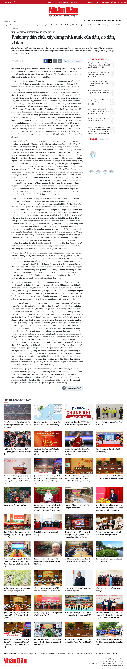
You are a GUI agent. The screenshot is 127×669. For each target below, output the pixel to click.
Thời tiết (93, 139)
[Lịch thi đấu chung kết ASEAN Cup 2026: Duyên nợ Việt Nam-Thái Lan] (79, 412)
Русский (65, 2)
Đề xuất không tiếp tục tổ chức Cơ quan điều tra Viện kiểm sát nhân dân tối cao (98, 93)
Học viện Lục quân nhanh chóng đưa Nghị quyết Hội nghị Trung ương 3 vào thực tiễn (17, 534)
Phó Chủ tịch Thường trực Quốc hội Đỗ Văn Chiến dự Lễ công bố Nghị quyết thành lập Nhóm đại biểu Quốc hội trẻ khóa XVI (17, 479)
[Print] (60, 61)
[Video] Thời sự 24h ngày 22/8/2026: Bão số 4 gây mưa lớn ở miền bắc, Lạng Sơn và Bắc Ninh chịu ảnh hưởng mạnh (48, 478)
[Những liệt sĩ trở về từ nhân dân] (17, 495)
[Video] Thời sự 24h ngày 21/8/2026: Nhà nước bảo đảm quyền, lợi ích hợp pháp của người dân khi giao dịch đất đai (17, 643)
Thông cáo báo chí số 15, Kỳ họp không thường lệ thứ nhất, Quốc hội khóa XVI (109, 477)
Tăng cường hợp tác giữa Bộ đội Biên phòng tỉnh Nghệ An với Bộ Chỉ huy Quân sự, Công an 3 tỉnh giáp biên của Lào (17, 562)
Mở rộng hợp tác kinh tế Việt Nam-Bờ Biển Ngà (109, 589)
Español (72, 2)
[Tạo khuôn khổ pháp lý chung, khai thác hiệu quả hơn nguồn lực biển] (109, 522)
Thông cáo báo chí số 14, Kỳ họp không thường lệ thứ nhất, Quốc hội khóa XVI (78, 640)
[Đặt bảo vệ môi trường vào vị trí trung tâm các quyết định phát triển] (17, 578)
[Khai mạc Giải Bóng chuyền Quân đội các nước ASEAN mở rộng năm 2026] (79, 603)
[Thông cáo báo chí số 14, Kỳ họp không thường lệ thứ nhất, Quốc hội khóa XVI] (79, 629)
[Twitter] (50, 61)
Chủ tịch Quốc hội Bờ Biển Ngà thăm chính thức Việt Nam (78, 589)
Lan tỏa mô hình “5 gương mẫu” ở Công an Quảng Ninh (77, 506)
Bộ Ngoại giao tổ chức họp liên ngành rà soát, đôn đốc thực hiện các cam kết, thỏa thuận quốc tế (47, 641)
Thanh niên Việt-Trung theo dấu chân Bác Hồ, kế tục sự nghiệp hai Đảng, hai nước (109, 641)
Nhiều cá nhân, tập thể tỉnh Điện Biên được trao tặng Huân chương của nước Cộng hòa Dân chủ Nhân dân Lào (109, 615)
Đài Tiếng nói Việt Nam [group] (84, 654)
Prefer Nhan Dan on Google (74, 61)
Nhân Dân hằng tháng (115, 21)
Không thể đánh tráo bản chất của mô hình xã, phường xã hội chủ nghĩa (98, 102)
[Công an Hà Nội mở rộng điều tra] (109, 412)
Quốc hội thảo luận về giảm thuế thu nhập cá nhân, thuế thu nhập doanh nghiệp (16, 615)
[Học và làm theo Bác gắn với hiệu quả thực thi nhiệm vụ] (109, 549)
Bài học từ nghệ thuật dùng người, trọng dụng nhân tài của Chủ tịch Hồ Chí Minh (47, 561)
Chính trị (15, 29)
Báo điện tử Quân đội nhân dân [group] (106, 654)
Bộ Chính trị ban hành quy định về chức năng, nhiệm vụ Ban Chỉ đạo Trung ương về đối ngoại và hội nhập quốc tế (48, 507)
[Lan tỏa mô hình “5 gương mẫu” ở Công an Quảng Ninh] (79, 495)
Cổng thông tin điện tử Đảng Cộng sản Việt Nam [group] (20, 654)
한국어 (78, 2)
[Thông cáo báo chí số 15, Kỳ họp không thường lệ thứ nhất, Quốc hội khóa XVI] (109, 466)
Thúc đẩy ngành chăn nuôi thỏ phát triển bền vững (108, 450)
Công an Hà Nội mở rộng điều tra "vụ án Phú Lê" (109, 423)
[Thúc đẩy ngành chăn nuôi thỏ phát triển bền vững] (109, 439)
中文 (54, 2)
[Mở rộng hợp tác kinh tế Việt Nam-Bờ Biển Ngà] (109, 578)
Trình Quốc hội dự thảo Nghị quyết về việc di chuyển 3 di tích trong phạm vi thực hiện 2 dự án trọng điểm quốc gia (78, 478)
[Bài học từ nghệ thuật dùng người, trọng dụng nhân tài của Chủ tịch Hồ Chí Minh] (48, 549)
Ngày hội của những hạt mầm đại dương (46, 533)
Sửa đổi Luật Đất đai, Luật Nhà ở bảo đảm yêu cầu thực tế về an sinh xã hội (47, 589)
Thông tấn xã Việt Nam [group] (65, 654)
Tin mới (96, 2)
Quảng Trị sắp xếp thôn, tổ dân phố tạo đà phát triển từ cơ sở (48, 614)
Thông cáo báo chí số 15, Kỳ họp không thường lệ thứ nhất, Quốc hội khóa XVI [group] (75, 25)
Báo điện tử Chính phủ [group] (47, 654)
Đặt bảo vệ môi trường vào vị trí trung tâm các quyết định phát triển (17, 589)
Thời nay (87, 21)
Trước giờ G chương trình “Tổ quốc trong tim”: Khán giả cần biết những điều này (46, 451)
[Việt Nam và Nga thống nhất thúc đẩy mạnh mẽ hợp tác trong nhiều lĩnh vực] (79, 549)
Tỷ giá (101, 139)
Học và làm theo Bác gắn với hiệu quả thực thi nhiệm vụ (109, 560)
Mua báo (90, 2)
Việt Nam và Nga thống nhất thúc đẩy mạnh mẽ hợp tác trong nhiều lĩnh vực (78, 560)
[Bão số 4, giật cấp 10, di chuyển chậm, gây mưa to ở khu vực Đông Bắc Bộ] (48, 412)
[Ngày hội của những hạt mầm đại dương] (48, 522)
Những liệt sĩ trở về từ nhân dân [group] (113, 25)
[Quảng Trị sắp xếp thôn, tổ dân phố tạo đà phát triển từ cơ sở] (48, 603)
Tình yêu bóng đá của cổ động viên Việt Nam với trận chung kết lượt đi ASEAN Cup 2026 (99, 65)
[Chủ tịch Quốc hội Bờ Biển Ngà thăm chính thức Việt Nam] (79, 578)
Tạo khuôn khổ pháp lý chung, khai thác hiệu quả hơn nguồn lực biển (108, 533)
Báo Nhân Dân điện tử (63, 12)
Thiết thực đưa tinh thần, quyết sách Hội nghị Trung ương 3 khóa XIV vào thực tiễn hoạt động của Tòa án (78, 534)
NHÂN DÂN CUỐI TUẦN (99, 21)
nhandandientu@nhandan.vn (114, 665)
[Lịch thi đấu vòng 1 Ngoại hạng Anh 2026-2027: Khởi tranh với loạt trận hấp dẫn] (79, 439)
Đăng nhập (123, 2)
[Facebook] (46, 61)
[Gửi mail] (55, 61)
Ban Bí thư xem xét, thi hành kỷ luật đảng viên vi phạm (99, 119)
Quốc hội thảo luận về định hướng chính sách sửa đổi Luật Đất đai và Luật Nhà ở (98, 111)
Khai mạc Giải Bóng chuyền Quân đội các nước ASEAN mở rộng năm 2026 (78, 614)
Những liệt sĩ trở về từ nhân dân (15, 505)
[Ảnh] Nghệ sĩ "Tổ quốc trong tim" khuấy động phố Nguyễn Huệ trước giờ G (17, 451)
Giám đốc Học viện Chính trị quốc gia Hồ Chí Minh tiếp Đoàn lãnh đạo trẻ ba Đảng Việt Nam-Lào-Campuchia (109, 507)
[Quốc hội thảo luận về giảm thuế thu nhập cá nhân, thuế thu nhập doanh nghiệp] (17, 603)
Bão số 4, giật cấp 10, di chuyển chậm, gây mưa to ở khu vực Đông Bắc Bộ (98, 74)
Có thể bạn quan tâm (17, 399)
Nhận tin (113, 2)
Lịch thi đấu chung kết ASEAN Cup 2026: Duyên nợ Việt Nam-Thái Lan (98, 83)
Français (59, 2)
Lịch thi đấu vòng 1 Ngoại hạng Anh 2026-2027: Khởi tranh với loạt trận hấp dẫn (77, 451)
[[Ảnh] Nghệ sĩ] (17, 439)
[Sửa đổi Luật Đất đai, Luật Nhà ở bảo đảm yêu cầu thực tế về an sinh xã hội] (48, 578)
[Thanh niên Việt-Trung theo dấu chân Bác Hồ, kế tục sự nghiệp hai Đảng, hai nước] (109, 629)
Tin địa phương (104, 2)
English (49, 2)
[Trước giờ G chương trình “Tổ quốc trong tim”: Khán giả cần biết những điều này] (48, 439)
